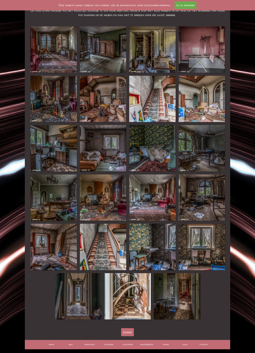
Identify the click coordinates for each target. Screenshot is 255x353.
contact (204, 344)
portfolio (90, 344)
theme (166, 344)
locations (128, 344)
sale (71, 344)
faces (184, 344)
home (127, 332)
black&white (146, 344)
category (108, 344)
